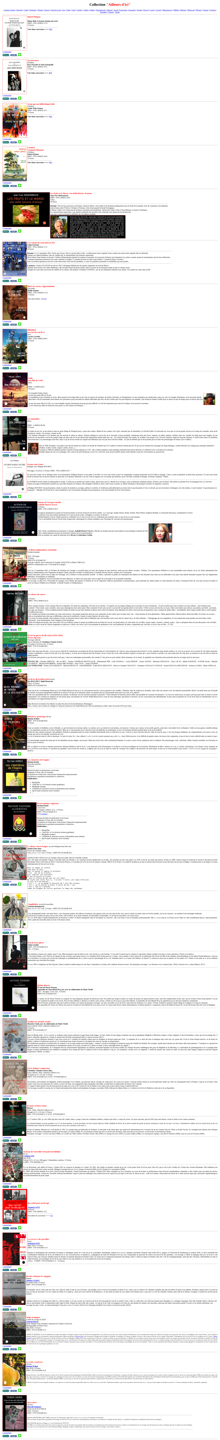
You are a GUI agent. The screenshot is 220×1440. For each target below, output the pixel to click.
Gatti (73, 10)
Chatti (26, 10)
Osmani (205, 10)
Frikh (68, 10)
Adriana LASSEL (33, 1280)
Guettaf (79, 10)
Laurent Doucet (32, 1322)
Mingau (110, 10)
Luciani (158, 10)
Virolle (117, 12)
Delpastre (32, 10)
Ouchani (213, 10)
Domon (40, 10)
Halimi (92, 10)
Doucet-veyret (56, 10)
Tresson (111, 12)
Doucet (47, 10)
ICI (50, 29)
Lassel (152, 10)
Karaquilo (132, 10)
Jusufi (116, 10)
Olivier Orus (79, 1336)
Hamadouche (101, 10)
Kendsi (139, 10)
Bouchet (19, 10)
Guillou (86, 10)
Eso (63, 10)
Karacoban (123, 10)
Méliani (176, 10)
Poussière (103, 12)
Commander (7, 52)
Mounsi (198, 10)
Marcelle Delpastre (34, 1407)
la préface (43, 814)
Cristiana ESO (28, 1156)
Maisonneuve (167, 10)
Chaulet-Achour (9, 10)
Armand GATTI (34, 1207)
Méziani (183, 10)
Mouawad (191, 10)
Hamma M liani (32, 1366)
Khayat (146, 10)
